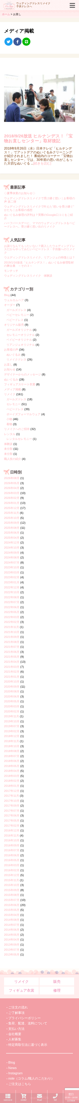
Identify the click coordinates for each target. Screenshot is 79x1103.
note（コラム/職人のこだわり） (31, 1078)
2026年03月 (11, 493)
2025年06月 (11, 532)
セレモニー (13, 404)
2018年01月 (11, 785)
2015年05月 (11, 909)
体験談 (8, 444)
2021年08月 (11, 642)
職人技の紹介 (12, 458)
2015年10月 (11, 885)
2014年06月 (11, 929)
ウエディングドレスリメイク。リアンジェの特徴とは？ (39, 257)
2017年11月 (11, 795)
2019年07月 (11, 726)
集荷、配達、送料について (27, 1023)
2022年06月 (11, 607)
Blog (7, 295)
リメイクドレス (16, 359)
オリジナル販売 (14, 324)
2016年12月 (11, 830)
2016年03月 (11, 865)
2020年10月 (11, 681)
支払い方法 (16, 1028)
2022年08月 (11, 597)
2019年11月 (11, 716)
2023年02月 (11, 577)
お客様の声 (11, 349)
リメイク (9, 394)
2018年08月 (11, 751)
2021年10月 (11, 632)
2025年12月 (11, 508)
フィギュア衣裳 (21, 990)
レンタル (9, 434)
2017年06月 (11, 815)
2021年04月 (11, 661)
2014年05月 (11, 934)
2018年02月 (11, 780)
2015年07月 (11, 900)
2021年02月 (11, 671)
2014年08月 (11, 919)
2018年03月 (11, 775)
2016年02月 (11, 870)
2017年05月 (11, 820)
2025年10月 (11, 517)
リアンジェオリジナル (20, 344)
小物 (9, 419)
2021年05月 (11, 656)
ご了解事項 (16, 1013)
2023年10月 (11, 567)
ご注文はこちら (19, 1084)
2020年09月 (11, 686)
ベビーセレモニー (17, 314)
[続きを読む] (42, 163)
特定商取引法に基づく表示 (27, 1044)
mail (39, 1099)
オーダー (9, 305)
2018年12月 (11, 736)
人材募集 (14, 1039)
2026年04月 (11, 488)
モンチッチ (11, 270)
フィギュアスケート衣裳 (19, 384)
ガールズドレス (16, 310)
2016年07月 (11, 850)
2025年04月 (11, 537)
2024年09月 (11, 552)
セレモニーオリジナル (20, 334)
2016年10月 (11, 840)
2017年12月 (11, 790)
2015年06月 (11, 905)
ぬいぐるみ (13, 354)
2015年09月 (11, 890)
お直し (8, 364)
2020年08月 (11, 691)
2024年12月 (11, 542)
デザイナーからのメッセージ (22, 374)
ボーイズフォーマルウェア (23, 414)
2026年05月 (11, 483)
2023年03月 (11, 572)
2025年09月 (11, 522)
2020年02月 (11, 711)
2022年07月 (11, 602)
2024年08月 (11, 557)
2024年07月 (11, 562)
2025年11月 (11, 512)
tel (55, 1099)
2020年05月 (11, 701)
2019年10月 (11, 721)
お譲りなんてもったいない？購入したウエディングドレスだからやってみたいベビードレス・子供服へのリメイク (39, 249)
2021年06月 (11, 651)
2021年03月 (11, 666)
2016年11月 (11, 835)
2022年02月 (11, 622)
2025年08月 (11, 527)
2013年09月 (11, 944)
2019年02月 (11, 731)
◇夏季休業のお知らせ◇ (19, 193)
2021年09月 (11, 636)
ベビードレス (14, 319)
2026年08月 (11, 478)
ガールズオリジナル (19, 329)
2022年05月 (11, 612)
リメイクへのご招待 (17, 429)
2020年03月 (11, 706)
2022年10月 (11, 592)
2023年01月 (11, 582)
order (24, 1099)
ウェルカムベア (14, 300)
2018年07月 (11, 756)
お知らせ (9, 369)
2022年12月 (11, 587)
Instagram (15, 1073)
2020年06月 (11, 696)
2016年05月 (11, 860)
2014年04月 (11, 939)
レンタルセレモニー (19, 438)
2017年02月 (11, 825)
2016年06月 (11, 855)
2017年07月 (11, 810)
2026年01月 (11, 503)
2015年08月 (11, 895)
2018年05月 (11, 766)
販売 (57, 982)
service (8, 1099)
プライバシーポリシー (24, 1018)
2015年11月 (11, 880)
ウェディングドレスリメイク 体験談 (28, 275)
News (12, 1068)
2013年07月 (11, 949)
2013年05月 (11, 954)
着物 (9, 424)
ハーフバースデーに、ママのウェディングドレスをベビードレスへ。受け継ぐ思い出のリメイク (39, 224)
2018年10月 (11, 746)
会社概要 (14, 1034)
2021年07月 (11, 646)
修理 (57, 990)
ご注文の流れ (18, 1007)
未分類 (8, 448)
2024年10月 (11, 547)
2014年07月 (11, 924)
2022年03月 (11, 617)
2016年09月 (11, 845)
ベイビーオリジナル (19, 339)
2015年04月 (11, 915)
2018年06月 (11, 761)
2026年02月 (11, 497)
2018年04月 (11, 770)
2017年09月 (11, 805)
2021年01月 (11, 676)
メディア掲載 (12, 389)
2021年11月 (11, 627)
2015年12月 (11, 875)
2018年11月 (11, 741)
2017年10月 (11, 800)
